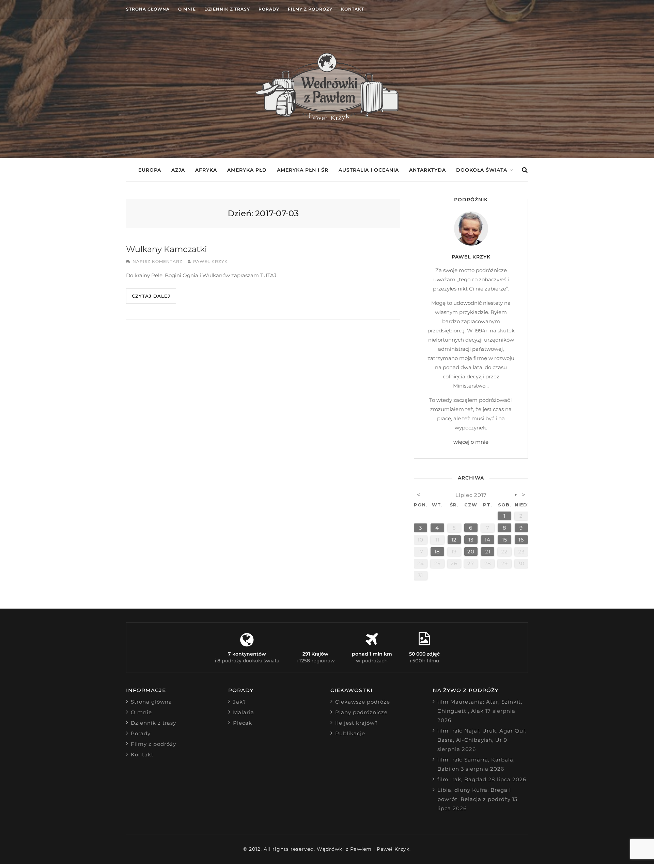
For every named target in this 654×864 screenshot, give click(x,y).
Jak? (239, 701)
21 (487, 551)
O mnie (187, 9)
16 (521, 539)
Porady (269, 9)
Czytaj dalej (151, 296)
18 (437, 551)
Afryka (206, 170)
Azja (178, 170)
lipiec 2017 (471, 495)
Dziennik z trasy (227, 9)
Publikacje (350, 733)
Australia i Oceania (369, 170)
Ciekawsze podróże (362, 701)
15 (504, 539)
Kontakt (352, 9)
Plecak (242, 723)
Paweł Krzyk (210, 261)
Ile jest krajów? (356, 723)
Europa (149, 170)
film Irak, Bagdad (461, 779)
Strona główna (148, 9)
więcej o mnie (470, 442)
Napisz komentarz (158, 261)
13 (470, 539)
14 (487, 539)
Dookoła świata (481, 170)
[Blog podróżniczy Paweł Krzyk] (327, 119)
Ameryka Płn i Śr (302, 170)
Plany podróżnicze (361, 712)
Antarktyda (427, 170)
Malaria (243, 712)
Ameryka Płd (247, 170)
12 (454, 539)
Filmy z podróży (310, 9)
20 (470, 551)
